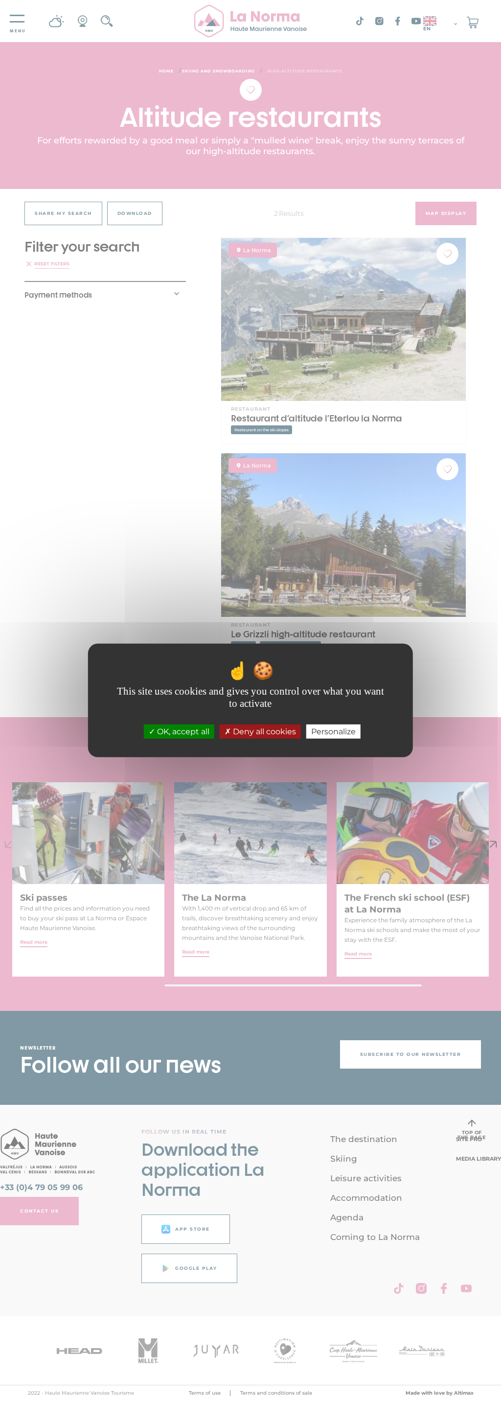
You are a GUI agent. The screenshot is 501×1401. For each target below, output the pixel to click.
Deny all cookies (263, 731)
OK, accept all (182, 731)
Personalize (333, 731)
